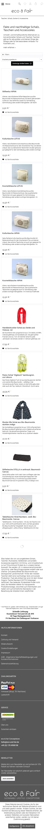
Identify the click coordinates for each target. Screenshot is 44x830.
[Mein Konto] (30, 4)
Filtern (7, 54)
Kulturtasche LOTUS (11, 139)
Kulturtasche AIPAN (10, 233)
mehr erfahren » (9, 47)
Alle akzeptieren (28, 826)
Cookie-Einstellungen (9, 648)
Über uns (4, 725)
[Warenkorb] (36, 4)
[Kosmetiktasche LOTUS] (22, 174)
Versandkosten (33, 607)
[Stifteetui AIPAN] (22, 80)
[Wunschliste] (25, 4)
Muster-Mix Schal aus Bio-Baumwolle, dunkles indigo (18, 423)
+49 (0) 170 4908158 (9, 745)
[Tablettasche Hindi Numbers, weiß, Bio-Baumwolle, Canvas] (22, 505)
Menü (7, 4)
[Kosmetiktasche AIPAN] (22, 269)
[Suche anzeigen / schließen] (19, 4)
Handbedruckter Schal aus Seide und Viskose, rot (18, 329)
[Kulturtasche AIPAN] (22, 221)
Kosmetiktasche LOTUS (12, 186)
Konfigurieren (14, 826)
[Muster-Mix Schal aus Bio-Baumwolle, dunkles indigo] (22, 410)
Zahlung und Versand (9, 640)
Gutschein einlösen (8, 729)
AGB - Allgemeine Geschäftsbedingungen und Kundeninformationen (19, 658)
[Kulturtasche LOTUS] (22, 127)
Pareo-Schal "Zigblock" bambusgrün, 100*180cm (18, 376)
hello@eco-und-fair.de (10, 742)
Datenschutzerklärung (10, 664)
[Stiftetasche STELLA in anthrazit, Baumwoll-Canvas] (22, 458)
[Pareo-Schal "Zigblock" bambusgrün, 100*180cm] (22, 363)
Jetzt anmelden (8, 779)
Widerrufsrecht (7, 644)
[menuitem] (5, 4)
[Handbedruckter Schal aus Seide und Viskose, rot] (22, 316)
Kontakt (4, 635)
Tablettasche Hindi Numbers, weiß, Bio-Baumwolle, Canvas (19, 518)
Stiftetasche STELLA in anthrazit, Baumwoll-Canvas (21, 470)
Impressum (5, 653)
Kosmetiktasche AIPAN (12, 280)
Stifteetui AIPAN (9, 91)
